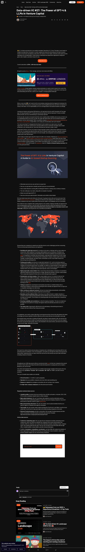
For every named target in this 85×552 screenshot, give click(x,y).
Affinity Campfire (21, 88)
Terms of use (17, 545)
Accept (5, 549)
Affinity (27, 71)
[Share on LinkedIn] (62, 20)
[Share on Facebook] (54, 20)
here (21, 255)
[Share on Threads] (60, 20)
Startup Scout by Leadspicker (28, 199)
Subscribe (58, 446)
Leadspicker (39, 143)
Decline (21, 549)
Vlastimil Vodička (21, 143)
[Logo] (2, 2)
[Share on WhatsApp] (67, 20)
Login (20, 497)
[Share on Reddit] (65, 20)
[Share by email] (52, 20)
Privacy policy (9, 545)
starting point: (43, 401)
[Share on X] (57, 20)
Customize (13, 549)
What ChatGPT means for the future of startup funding (39, 138)
